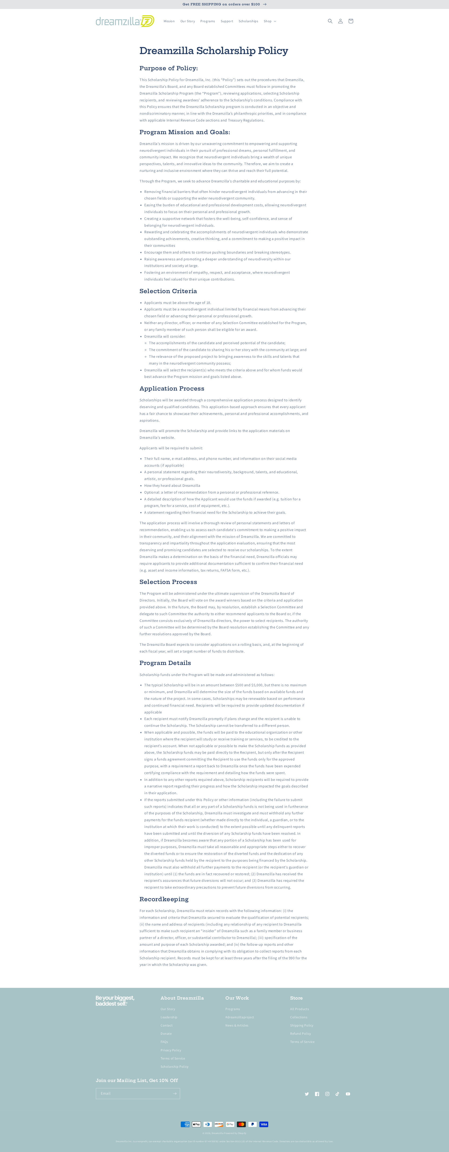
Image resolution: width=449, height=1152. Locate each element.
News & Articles (237, 1025)
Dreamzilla (218, 1133)
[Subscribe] (175, 1093)
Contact (167, 1025)
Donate (166, 1033)
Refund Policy (300, 1033)
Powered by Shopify (235, 1133)
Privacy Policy (171, 1050)
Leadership (169, 1017)
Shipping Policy (301, 1025)
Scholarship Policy (174, 1066)
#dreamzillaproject (239, 1017)
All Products (299, 1009)
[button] (269, 21)
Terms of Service (173, 1058)
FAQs (164, 1042)
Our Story (168, 1009)
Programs (232, 1009)
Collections (299, 1017)
